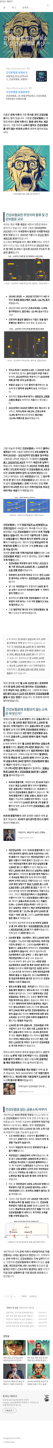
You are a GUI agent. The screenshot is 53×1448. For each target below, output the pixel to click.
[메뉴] (48, 5)
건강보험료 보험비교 (16, 72)
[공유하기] (11, 1296)
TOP (47, 1439)
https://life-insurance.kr (17, 88)
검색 (42, 5)
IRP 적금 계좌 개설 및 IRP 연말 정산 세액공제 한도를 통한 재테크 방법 (20, 1317)
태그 (14, 7)
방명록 (25, 7)
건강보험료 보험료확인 (18, 92)
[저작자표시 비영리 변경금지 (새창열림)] (33, 1296)
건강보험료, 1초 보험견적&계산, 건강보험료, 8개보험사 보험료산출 (26, 97)
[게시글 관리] (14, 1296)
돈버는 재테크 (10, 1396)
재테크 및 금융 (12, 1307)
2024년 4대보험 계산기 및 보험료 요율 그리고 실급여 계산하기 (20, 1324)
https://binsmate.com (16, 68)
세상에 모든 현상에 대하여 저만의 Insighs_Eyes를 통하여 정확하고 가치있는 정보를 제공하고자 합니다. (21, 1402)
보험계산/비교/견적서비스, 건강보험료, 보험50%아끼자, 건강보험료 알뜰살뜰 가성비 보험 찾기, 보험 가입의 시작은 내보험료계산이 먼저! (18, 78)
